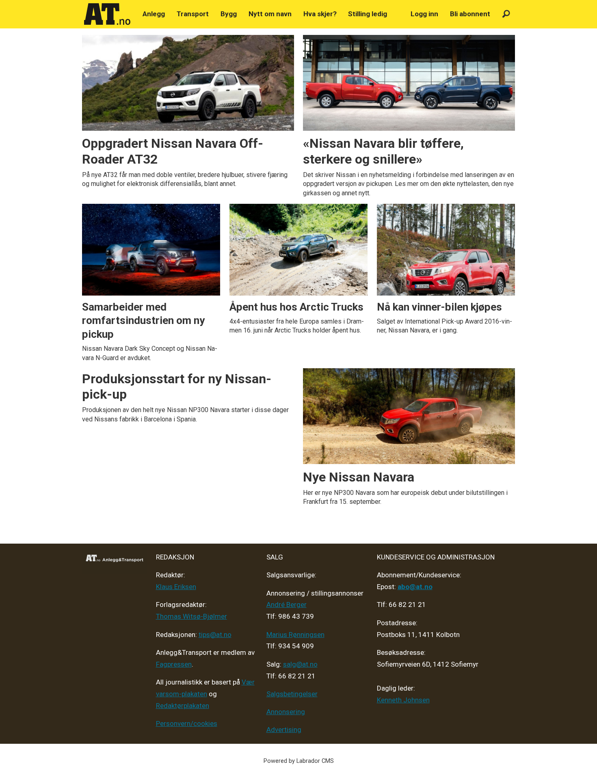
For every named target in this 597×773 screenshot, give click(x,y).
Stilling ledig (367, 14)
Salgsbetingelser (292, 694)
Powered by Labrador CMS (299, 761)
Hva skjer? (320, 14)
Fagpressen (174, 664)
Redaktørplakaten (182, 706)
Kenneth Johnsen (403, 700)
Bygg (229, 14)
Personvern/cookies (186, 723)
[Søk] (506, 14)
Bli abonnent (470, 14)
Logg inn (424, 14)
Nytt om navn (270, 14)
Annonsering (285, 712)
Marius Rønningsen (295, 634)
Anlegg (154, 14)
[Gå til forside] (107, 14)
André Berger (286, 604)
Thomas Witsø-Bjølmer (191, 616)
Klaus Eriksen (176, 587)
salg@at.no (300, 664)
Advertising (283, 729)
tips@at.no (215, 634)
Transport (193, 14)
